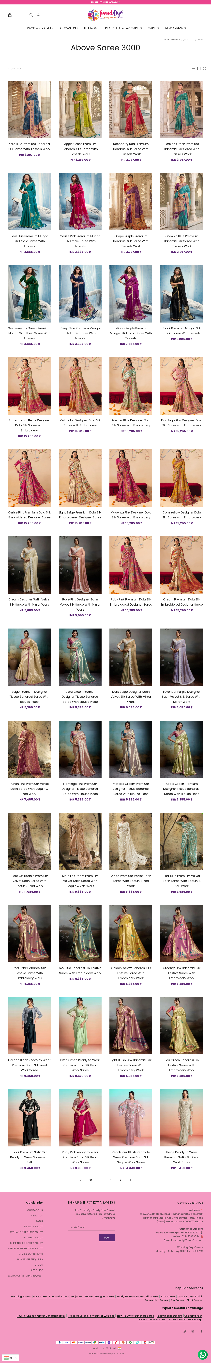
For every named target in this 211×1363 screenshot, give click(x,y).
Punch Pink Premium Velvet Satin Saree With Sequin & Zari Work (29, 789)
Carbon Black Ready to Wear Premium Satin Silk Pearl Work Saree (29, 1065)
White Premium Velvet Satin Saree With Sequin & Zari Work (131, 881)
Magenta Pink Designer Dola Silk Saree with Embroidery (131, 515)
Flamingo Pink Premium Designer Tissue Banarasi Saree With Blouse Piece (80, 789)
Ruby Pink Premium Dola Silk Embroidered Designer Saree (131, 602)
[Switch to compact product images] (193, 68)
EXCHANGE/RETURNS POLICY (26, 1232)
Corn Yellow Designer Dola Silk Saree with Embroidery (181, 515)
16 (90, 1180)
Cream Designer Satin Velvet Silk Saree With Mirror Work (29, 602)
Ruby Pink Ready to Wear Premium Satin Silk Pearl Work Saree (80, 1157)
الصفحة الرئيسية (197, 39)
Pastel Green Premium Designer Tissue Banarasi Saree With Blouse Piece (80, 697)
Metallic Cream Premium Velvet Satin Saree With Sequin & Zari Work (80, 881)
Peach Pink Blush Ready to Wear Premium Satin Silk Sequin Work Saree (131, 1157)
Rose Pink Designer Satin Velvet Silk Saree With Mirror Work (80, 604)
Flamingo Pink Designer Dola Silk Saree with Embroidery (181, 422)
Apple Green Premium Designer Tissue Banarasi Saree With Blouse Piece (181, 789)
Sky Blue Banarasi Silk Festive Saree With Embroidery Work (80, 970)
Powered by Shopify (106, 1353)
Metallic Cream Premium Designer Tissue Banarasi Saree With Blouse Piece (130, 789)
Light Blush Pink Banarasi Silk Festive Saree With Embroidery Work (130, 1065)
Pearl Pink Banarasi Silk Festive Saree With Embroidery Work (29, 973)
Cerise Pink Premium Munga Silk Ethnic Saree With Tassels (80, 241)
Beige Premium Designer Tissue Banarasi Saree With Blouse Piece (29, 697)
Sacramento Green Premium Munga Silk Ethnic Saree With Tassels (29, 333)
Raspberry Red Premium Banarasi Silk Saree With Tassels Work (131, 149)
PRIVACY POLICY (33, 1226)
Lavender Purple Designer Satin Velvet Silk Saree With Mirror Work (181, 697)
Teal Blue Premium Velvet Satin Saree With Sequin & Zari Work (182, 881)
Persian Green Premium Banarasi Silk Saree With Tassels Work (181, 149)
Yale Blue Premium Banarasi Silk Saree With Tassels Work (29, 146)
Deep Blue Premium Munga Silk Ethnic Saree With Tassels (80, 333)
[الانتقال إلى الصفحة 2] (81, 1180)
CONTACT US (35, 1210)
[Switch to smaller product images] (198, 68)
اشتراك (107, 1237)
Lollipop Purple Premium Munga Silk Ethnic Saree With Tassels (131, 333)
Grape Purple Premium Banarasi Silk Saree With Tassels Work (131, 241)
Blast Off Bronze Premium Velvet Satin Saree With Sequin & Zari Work (29, 881)
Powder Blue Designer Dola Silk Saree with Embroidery (131, 422)
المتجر (185, 39)
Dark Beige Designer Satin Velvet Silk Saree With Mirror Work (131, 697)
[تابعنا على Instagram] (193, 1331)
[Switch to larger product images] (204, 68)
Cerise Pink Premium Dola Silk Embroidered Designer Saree (29, 515)
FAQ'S (39, 1221)
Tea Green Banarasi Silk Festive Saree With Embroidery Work (181, 1065)
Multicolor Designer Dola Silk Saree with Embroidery (80, 422)
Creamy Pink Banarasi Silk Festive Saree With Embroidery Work (181, 973)
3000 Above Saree (172, 39)
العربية (95, 1348)
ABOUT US (37, 1215)
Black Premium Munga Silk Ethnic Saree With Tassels (182, 330)
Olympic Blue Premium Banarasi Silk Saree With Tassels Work (181, 241)
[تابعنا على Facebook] (201, 1331)
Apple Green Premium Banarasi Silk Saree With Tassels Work (80, 149)
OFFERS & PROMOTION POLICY (25, 1248)
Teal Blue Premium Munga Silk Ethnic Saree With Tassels (29, 241)
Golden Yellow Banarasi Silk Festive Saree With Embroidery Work (131, 973)
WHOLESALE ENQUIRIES (30, 1259)
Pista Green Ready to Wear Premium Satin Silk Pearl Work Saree (80, 1065)
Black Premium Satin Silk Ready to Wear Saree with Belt (29, 1157)
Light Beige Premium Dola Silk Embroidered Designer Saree (80, 515)
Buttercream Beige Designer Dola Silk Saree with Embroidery (29, 425)
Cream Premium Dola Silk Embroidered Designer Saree (182, 602)
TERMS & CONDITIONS (30, 1254)
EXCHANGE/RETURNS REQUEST (25, 1275)
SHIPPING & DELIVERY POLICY (26, 1243)
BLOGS (39, 1264)
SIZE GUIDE (36, 1270)
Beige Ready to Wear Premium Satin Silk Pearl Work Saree (181, 1157)
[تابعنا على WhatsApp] (184, 1331)
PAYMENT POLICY (33, 1237)
